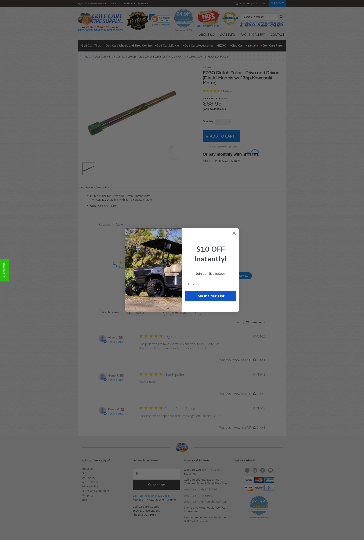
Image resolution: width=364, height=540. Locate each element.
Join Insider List (210, 296)
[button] (4, 270)
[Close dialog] (234, 233)
